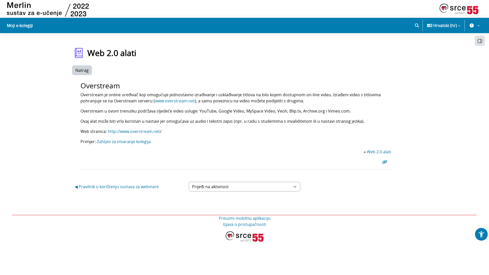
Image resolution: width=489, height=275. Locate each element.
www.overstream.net (175, 101)
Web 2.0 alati (379, 152)
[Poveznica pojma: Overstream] (385, 162)
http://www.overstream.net (134, 131)
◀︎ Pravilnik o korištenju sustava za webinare (117, 186)
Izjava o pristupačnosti (244, 224)
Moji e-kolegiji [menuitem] (20, 25)
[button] (417, 25)
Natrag (82, 70)
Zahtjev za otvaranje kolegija (124, 141)
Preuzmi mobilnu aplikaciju (244, 218)
